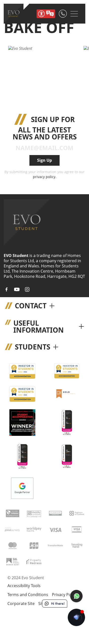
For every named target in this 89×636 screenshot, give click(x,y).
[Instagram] (27, 289)
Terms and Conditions (27, 594)
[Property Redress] (34, 561)
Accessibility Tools (24, 585)
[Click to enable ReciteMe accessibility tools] (46, 13)
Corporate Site (21, 603)
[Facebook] (6, 289)
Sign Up (44, 160)
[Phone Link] (63, 14)
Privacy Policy (64, 594)
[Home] (13, 14)
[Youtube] (17, 289)
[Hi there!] (76, 617)
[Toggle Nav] (74, 13)
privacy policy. (44, 176)
